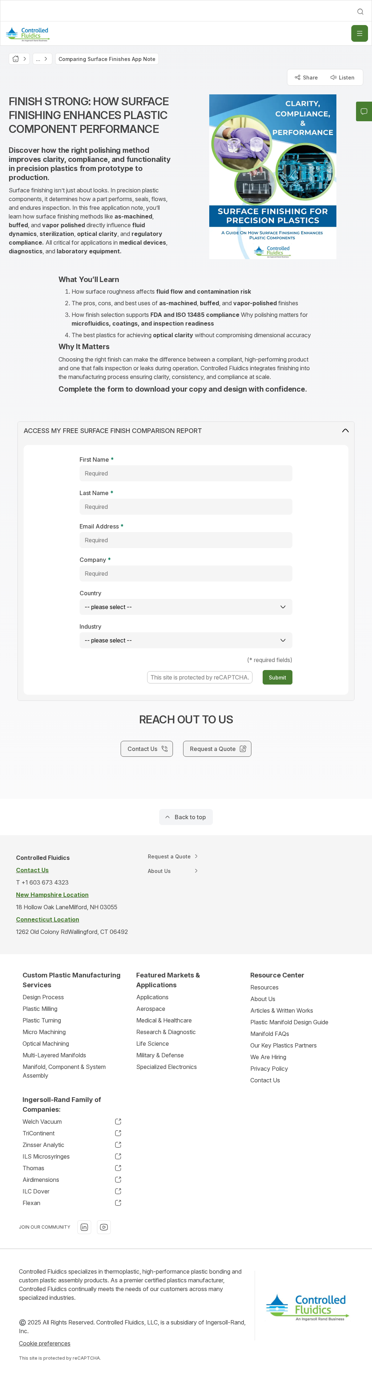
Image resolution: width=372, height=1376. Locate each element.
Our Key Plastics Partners (283, 1045)
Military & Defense (160, 1055)
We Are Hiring (268, 1057)
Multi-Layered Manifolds (54, 1055)
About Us (262, 999)
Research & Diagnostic (166, 1032)
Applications (152, 997)
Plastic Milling (40, 1008)
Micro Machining (44, 1032)
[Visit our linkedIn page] (84, 1227)
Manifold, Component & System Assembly (64, 1071)
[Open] (359, 33)
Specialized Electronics (166, 1066)
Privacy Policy (269, 1068)
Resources (264, 987)
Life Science (152, 1043)
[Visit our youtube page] (104, 1227)
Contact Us (265, 1080)
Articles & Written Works (281, 1010)
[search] (360, 11)
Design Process (43, 997)
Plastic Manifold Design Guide (289, 1022)
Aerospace (150, 1008)
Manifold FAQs (269, 1033)
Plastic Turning (42, 1020)
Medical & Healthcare (164, 1020)
